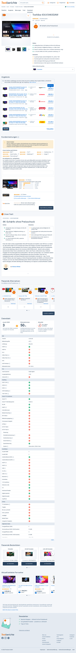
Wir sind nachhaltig (71, 6)
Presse (43, 638)
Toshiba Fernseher (19, 6)
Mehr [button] (26, 90)
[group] (13, 49)
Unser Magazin (60, 638)
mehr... (53, 540)
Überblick (3, 10)
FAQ (58, 636)
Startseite (3, 6)
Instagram (72, 634)
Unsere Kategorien (46, 644)
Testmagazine (60, 634)
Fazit (24, 10)
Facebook (72, 636)
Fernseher (12, 6)
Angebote (10, 10)
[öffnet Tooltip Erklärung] (18, 137)
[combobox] (30, 3)
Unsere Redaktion (46, 636)
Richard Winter (16, 266)
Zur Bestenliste (11, 564)
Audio (8, 6)
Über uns (44, 634)
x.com (71, 638)
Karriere (44, 640)
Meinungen (18, 10)
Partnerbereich (45, 642)
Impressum (42, 649)
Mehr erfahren (32, 82)
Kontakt (58, 642)
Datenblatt (30, 10)
